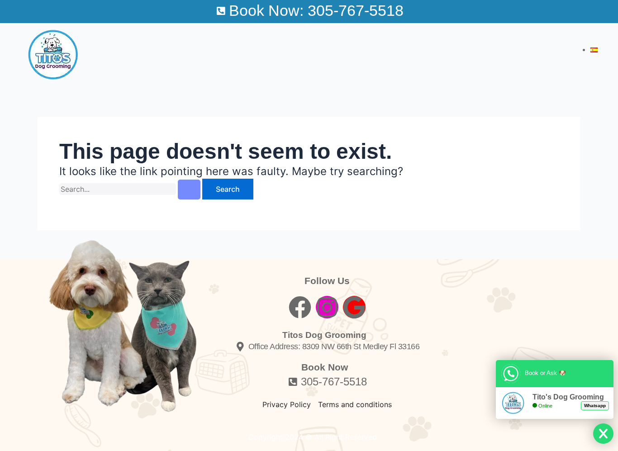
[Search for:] (130, 189)
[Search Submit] (189, 189)
